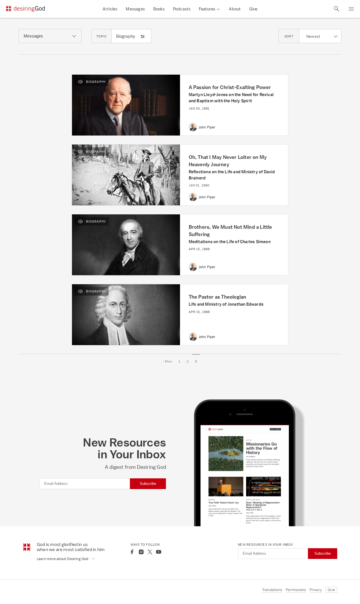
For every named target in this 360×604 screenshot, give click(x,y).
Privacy (316, 589)
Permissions (296, 589)
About (235, 9)
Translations (272, 589)
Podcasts (182, 9)
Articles (110, 9)
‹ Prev (167, 361)
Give (253, 9)
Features (207, 9)
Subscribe (148, 483)
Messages (135, 9)
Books (159, 9)
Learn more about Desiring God (63, 558)
